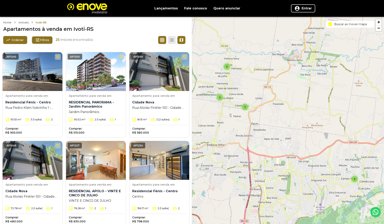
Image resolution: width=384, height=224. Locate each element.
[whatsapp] (375, 212)
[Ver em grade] (162, 40)
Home (7, 22)
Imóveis (24, 22)
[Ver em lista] (172, 40)
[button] (355, 179)
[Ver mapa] (181, 40)
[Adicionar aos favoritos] (58, 57)
